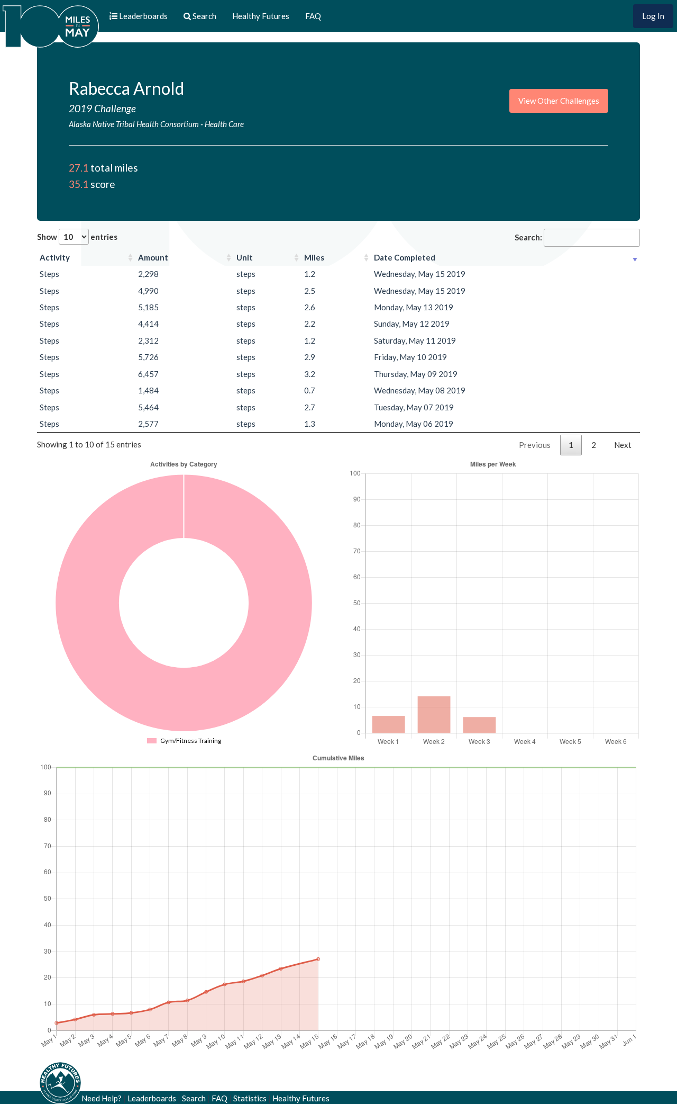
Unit (244, 257)
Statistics (250, 1098)
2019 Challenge (102, 108)
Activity (55, 257)
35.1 (78, 184)
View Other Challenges (558, 100)
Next (623, 445)
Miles (314, 257)
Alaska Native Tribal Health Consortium (134, 124)
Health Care (224, 124)
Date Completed (404, 257)
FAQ (313, 16)
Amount (153, 257)
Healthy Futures (260, 16)
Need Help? (101, 1098)
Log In (653, 16)
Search (194, 1098)
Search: (528, 237)
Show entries (77, 236)
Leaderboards (151, 1098)
